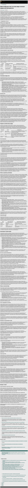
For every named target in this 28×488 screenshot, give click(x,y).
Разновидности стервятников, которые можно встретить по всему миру (13, 426)
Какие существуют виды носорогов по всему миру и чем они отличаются (13, 469)
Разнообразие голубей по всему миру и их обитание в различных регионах (13, 430)
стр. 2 (2, 484)
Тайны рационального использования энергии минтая (10, 465)
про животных (4, 4)
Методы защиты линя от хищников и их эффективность (11, 464)
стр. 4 (2, 485)
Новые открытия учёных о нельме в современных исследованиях (12, 468)
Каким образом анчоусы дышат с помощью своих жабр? (11, 473)
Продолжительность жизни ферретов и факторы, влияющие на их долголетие (14, 481)
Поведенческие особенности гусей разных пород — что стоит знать (12, 466)
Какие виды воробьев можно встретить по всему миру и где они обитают (13, 422)
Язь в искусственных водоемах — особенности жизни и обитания (12, 478)
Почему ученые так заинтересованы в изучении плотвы (11, 461)
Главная (3, 482)
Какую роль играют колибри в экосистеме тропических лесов (12, 467)
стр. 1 (2, 483)
